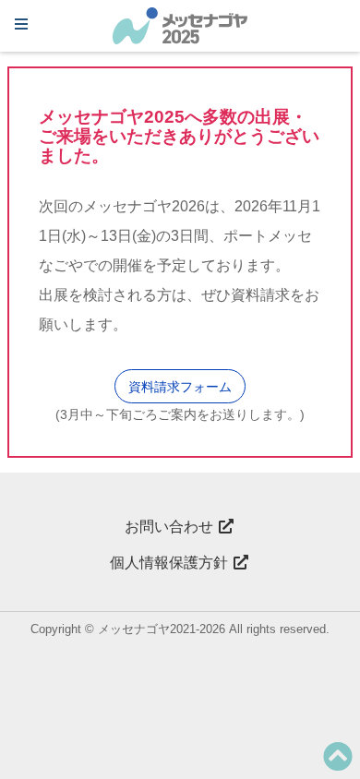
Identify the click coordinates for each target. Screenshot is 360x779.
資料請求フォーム (180, 386)
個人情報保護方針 (171, 562)
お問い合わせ (171, 526)
